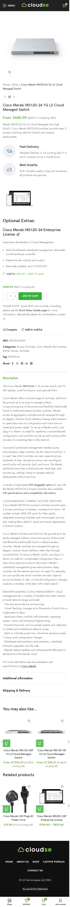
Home (6, 84)
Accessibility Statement (35, 889)
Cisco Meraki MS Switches (51, 347)
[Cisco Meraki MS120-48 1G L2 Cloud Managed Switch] (51, 731)
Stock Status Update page (33, 310)
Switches (24, 351)
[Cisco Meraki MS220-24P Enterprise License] (51, 797)
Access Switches (26, 347)
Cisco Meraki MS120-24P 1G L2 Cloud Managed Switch (18, 754)
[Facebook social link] (12, 363)
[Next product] (14, 97)
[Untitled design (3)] (19, 199)
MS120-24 (13, 357)
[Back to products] (9, 97)
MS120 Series (10, 351)
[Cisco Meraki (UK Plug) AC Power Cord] (18, 797)
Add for (25, 273)
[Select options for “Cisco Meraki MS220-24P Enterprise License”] (39, 809)
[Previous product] (5, 97)
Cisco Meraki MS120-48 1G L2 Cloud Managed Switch (52, 754)
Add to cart (30, 296)
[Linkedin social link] (26, 363)
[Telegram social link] (31, 363)
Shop (15, 84)
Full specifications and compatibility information (29, 493)
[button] (6, 743)
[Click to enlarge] (10, 72)
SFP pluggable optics (40, 485)
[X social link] (17, 363)
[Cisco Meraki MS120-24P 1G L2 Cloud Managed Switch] (18, 731)
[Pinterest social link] (22, 363)
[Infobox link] (35, 152)
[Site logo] (35, 5)
